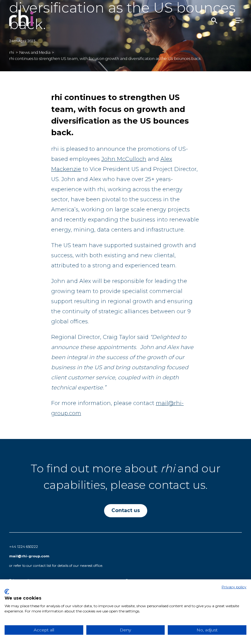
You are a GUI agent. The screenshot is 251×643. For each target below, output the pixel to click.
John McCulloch (123, 159)
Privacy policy (234, 587)
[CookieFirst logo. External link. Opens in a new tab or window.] (7, 591)
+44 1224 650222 (23, 547)
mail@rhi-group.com (29, 556)
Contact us (125, 510)
